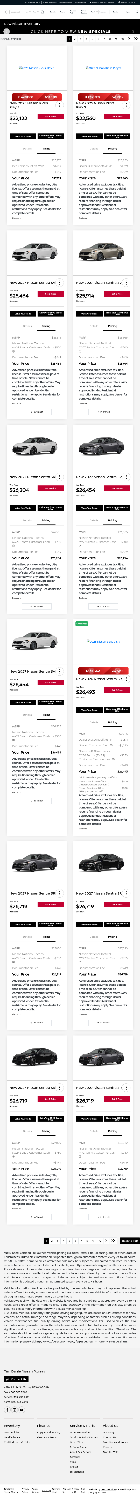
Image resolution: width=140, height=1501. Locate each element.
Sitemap (46, 1490)
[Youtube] (21, 1409)
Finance (43, 1425)
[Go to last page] (136, 39)
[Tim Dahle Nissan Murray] (13, 12)
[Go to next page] (129, 39)
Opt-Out (83, 1491)
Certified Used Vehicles (17, 1442)
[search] (137, 12)
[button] (59, 105)
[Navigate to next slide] (137, 31)
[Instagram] (14, 1409)
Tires (73, 1462)
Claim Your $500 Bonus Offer (50, 136)
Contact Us (18, 1379)
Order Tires (76, 1442)
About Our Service (80, 1452)
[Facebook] (7, 1409)
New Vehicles (11, 1432)
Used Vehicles (12, 1437)
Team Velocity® (108, 1489)
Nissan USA (75, 1491)
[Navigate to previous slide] (2, 31)
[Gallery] (70, 31)
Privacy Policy (25, 1491)
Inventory (12, 1425)
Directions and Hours (115, 1442)
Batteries (75, 1457)
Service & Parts (82, 1425)
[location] (90, 2)
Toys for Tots (110, 1452)
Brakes (74, 1466)
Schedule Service (80, 1432)
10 (122, 39)
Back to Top (130, 1241)
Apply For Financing (48, 1432)
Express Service (79, 1447)
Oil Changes (77, 1471)
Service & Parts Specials (83, 1437)
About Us (110, 1425)
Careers (107, 1447)
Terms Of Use (35, 1491)
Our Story (108, 1432)
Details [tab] (27, 148)
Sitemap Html (56, 1491)
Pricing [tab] (46, 148)
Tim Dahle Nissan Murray (11, 1491)
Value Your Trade (23, 136)
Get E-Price (50, 116)
